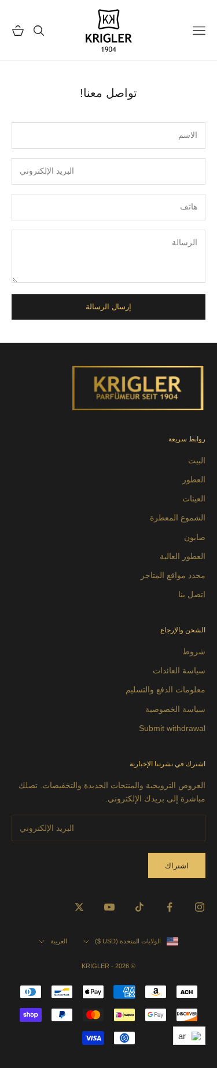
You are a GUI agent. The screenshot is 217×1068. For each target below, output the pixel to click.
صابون (194, 537)
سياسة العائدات (179, 670)
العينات (193, 498)
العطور (193, 479)
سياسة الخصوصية (175, 709)
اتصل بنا (191, 594)
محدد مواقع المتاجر (173, 575)
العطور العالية (182, 556)
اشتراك (177, 865)
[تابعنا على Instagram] (199, 907)
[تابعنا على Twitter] (79, 907)
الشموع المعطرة (177, 517)
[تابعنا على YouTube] (109, 907)
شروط (193, 651)
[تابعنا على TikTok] (139, 907)
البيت (196, 460)
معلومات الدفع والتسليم (165, 689)
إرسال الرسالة (108, 306)
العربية (58, 941)
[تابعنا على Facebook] (169, 907)
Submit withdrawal (172, 728)
